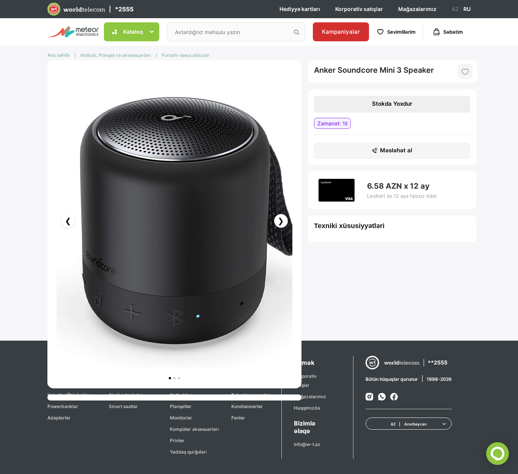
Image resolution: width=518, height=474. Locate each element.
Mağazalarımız (417, 9)
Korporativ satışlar (359, 9)
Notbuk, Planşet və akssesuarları (115, 55)
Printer (177, 440)
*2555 (124, 9)
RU (467, 9)
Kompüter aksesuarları (194, 429)
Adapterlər (59, 418)
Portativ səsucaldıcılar (186, 55)
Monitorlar (181, 418)
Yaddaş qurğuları (188, 452)
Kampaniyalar (341, 31)
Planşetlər (181, 406)
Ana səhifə (58, 55)
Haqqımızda (307, 408)
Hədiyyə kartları (299, 9)
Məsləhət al (396, 150)
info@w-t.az (307, 444)
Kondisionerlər (247, 406)
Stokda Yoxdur (392, 103)
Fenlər (238, 418)
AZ (455, 9)
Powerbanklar (62, 406)
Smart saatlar (123, 406)
